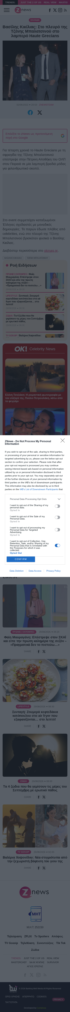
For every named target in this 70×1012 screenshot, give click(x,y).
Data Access (35, 570)
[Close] (64, 441)
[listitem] (35, 499)
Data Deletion (17, 570)
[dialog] (35, 506)
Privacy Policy (53, 570)
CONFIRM (21, 559)
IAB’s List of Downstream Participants (39, 489)
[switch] (57, 506)
